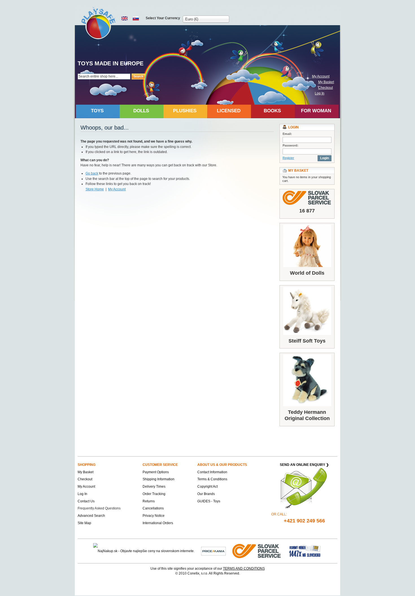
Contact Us (86, 501)
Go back (92, 173)
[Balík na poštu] (305, 551)
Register (288, 158)
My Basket (326, 82)
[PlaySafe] (98, 23)
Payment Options (156, 472)
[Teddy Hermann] (307, 380)
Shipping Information (158, 479)
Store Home (95, 189)
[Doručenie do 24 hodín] (256, 551)
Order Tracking (154, 494)
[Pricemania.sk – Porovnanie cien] (213, 551)
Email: (287, 133)
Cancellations (153, 508)
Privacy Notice (154, 516)
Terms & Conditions (212, 479)
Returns (149, 501)
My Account (320, 76)
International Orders (158, 523)
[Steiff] (307, 311)
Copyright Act (207, 487)
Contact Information (212, 472)
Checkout (325, 88)
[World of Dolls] (307, 246)
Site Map (84, 523)
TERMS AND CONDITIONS (244, 569)
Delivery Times (154, 487)
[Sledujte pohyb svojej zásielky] (307, 198)
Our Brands (206, 494)
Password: (290, 145)
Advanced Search (91, 516)
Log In (319, 93)
